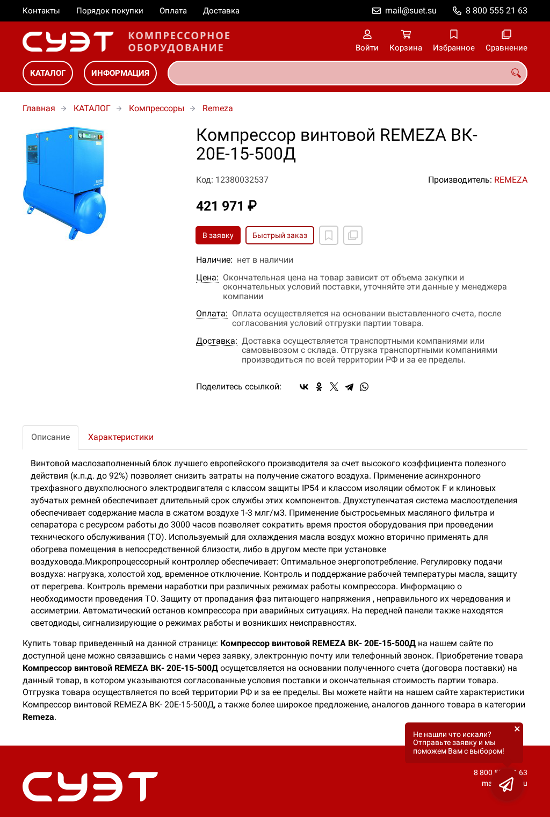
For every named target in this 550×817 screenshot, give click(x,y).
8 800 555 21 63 (496, 10)
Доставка (221, 11)
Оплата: (212, 314)
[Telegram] (349, 386)
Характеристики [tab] (121, 437)
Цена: (207, 278)
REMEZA (510, 180)
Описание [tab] (50, 437)
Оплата (173, 11)
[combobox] (347, 73)
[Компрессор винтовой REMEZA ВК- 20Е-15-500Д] (101, 183)
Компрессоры (156, 108)
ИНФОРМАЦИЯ (120, 73)
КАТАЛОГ (48, 73)
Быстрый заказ (279, 235)
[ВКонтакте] (304, 386)
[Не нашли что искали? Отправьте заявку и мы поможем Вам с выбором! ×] (507, 785)
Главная (39, 108)
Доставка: (216, 341)
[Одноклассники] (319, 386)
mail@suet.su (411, 10)
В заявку (218, 235)
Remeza (217, 108)
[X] (334, 386)
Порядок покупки (109, 11)
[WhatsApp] (364, 386)
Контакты (41, 11)
